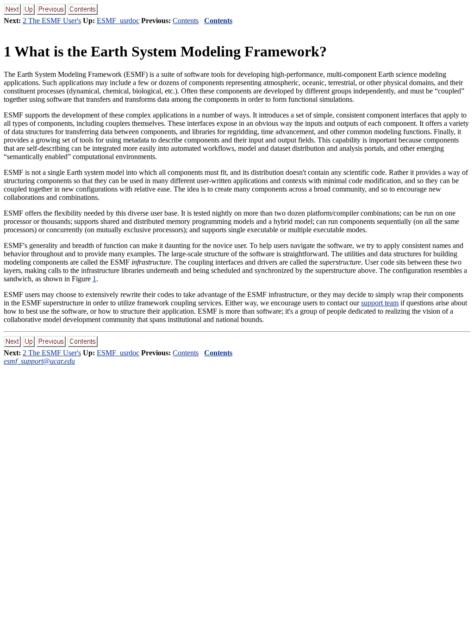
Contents (186, 21)
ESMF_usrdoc (118, 21)
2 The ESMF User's (52, 21)
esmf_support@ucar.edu (39, 361)
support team (380, 303)
